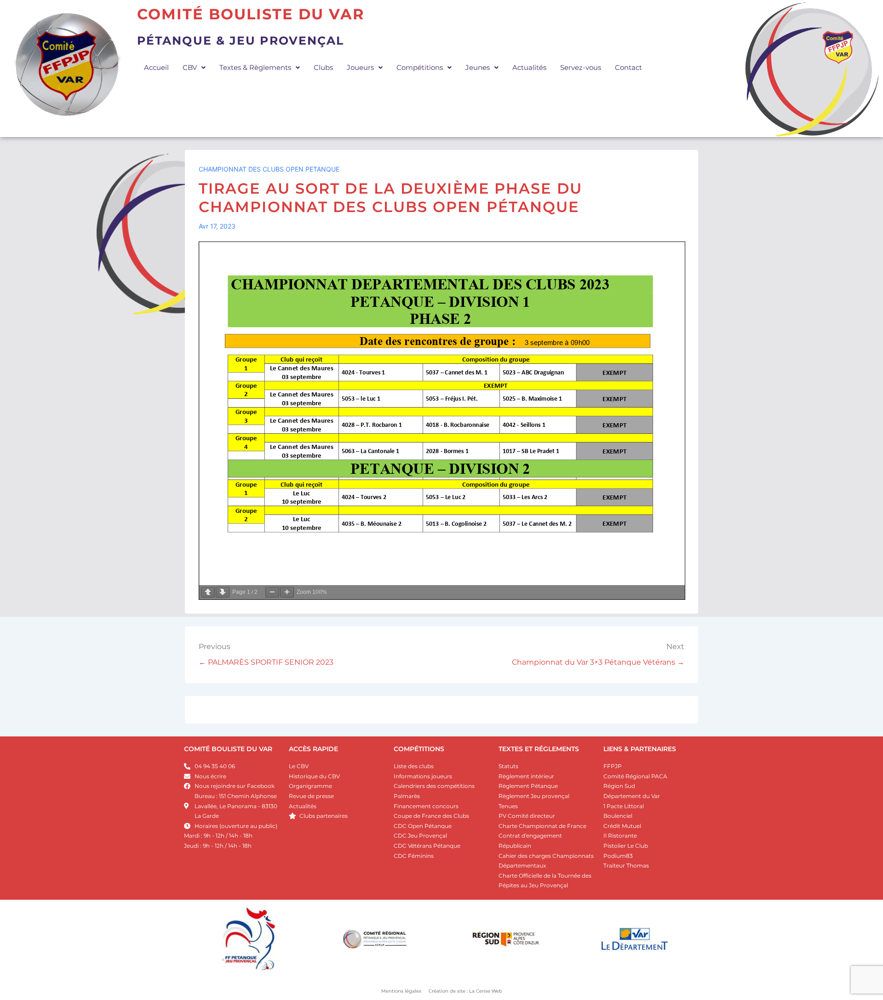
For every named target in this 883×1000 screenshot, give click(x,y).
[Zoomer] (287, 592)
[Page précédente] (208, 592)
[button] (194, 67)
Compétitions (419, 67)
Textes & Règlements (255, 67)
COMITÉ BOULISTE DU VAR (228, 749)
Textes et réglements (539, 749)
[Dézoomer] (272, 592)
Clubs (323, 67)
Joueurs (360, 67)
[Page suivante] (222, 592)
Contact (628, 67)
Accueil (156, 67)
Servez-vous (580, 67)
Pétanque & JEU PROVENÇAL (240, 40)
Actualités (529, 67)
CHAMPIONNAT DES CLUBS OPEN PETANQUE (269, 169)
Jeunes (477, 67)
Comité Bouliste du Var (251, 14)
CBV (190, 67)
